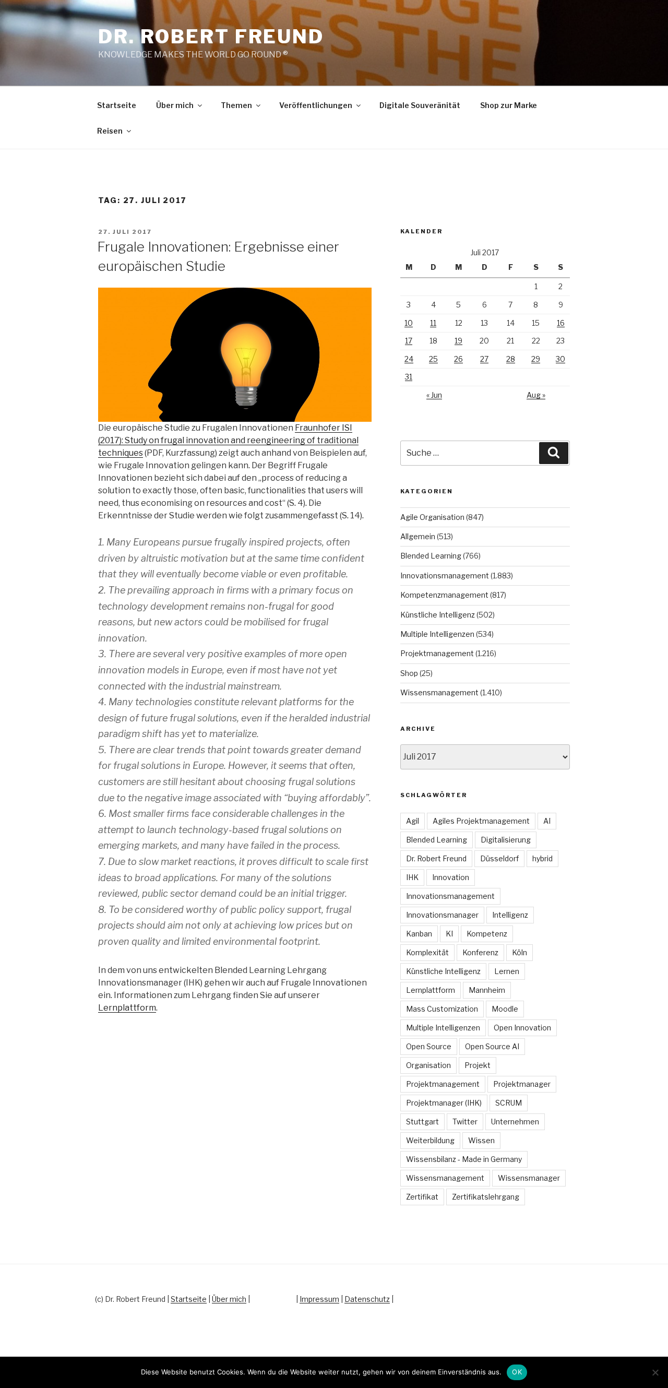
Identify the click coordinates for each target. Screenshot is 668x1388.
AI (547, 820)
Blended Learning (430, 555)
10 (408, 322)
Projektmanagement (437, 653)
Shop (409, 673)
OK (517, 1372)
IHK (412, 877)
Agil (412, 820)
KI (449, 933)
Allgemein (417, 536)
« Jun (434, 394)
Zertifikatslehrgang (485, 1196)
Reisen (110, 130)
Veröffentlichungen (315, 105)
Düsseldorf (499, 858)
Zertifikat (422, 1196)
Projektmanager (522, 1083)
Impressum (319, 1299)
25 (433, 358)
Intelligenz (510, 914)
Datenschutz (367, 1299)
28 (510, 358)
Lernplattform (127, 1008)
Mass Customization (442, 1008)
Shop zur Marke (508, 105)
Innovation (450, 877)
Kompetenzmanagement (444, 594)
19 (458, 340)
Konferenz (480, 952)
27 (484, 358)
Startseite (116, 105)
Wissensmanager (529, 1177)
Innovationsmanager (442, 914)
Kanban (419, 933)
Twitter (465, 1121)
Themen (236, 105)
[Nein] (655, 1372)
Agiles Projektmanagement (481, 820)
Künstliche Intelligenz (437, 614)
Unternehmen (515, 1121)
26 (458, 358)
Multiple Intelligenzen (437, 634)
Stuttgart (422, 1121)
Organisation (428, 1065)
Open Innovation (522, 1027)
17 (408, 340)
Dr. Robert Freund (211, 36)
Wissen (481, 1140)
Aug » (536, 394)
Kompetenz (487, 933)
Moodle (505, 1008)
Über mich (175, 105)
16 (561, 322)
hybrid (542, 858)
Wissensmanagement (439, 692)
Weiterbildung (430, 1140)
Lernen (506, 971)
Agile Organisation (432, 517)
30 (560, 358)
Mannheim (487, 990)
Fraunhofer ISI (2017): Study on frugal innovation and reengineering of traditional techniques (228, 440)
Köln (519, 952)
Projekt (477, 1065)
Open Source (428, 1046)
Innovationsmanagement (444, 575)
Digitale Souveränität (419, 105)
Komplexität (427, 952)
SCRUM (508, 1102)
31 (408, 376)
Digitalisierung (506, 839)
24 (408, 358)
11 (433, 322)
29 (535, 358)
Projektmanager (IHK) (444, 1102)
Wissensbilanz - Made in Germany (464, 1159)
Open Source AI (492, 1046)
